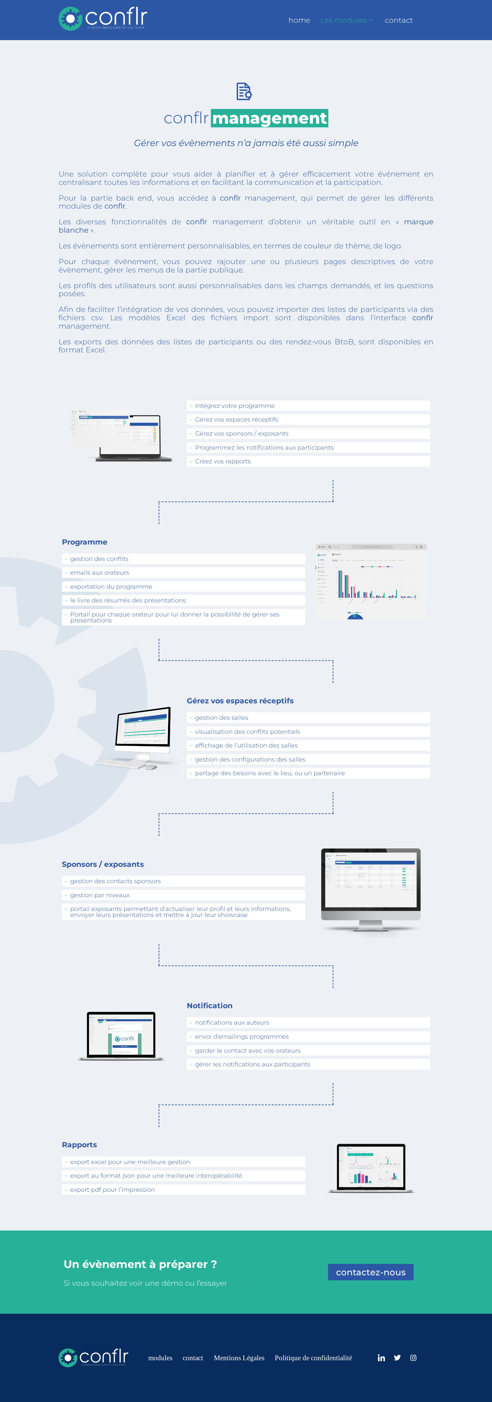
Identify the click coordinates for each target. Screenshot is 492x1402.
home (299, 20)
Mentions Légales (239, 1358)
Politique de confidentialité (313, 1358)
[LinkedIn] (381, 1358)
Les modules (343, 20)
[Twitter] (397, 1358)
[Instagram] (413, 1358)
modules (160, 1358)
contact (399, 20)
